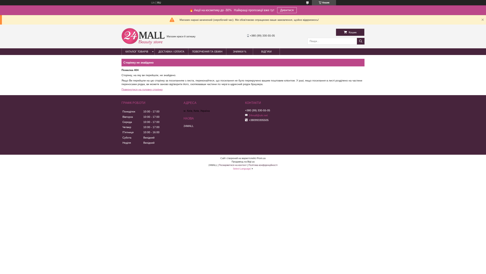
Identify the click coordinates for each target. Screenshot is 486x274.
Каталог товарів (136, 51)
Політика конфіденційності (263, 165)
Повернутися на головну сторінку (142, 89)
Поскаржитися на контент (233, 165)
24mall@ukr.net (258, 115)
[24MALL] (143, 43)
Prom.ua (261, 158)
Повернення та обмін (207, 51)
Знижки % (239, 51)
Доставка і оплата (171, 51)
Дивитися (287, 10)
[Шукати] (360, 41)
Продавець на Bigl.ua (243, 161)
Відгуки (266, 51)
